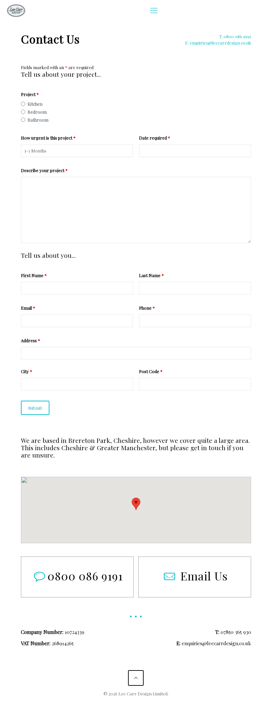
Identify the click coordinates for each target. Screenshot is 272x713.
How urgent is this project (48, 138)
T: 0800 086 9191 (235, 36)
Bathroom (38, 120)
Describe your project (44, 170)
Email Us (204, 575)
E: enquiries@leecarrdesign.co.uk (218, 43)
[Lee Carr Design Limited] (16, 10)
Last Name (151, 275)
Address (30, 340)
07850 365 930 (236, 632)
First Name (34, 275)
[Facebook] (126, 703)
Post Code (151, 371)
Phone (147, 308)
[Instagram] (144, 703)
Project (30, 94)
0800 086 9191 (85, 575)
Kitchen (35, 104)
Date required (154, 138)
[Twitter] (135, 703)
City (26, 371)
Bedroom (37, 112)
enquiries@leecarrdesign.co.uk (216, 643)
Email (28, 308)
